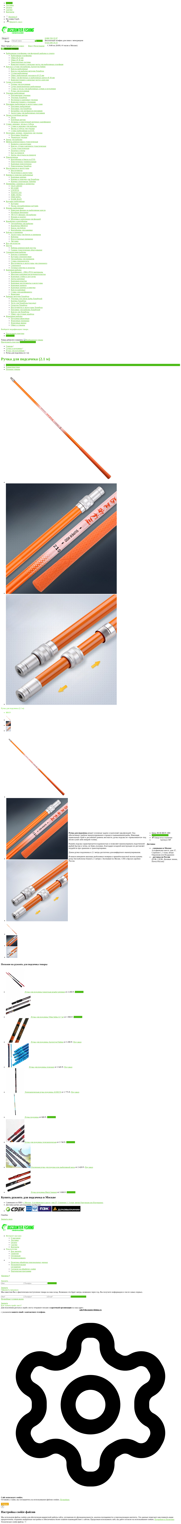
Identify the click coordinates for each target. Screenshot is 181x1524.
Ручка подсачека (32, 1117)
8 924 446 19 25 (51, 43)
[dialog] (90, 1409)
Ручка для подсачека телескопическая (40, 1142)
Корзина (12, 17)
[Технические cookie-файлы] (25, 1522)
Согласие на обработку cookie (23, 1269)
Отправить (52, 1283)
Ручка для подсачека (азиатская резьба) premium (45, 992)
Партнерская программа (21, 1271)
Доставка (10, 5)
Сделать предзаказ (78, 1297)
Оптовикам (15, 1256)
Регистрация (39, 46)
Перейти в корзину (28, 342)
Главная (9, 3)
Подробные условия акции (12, 1299)
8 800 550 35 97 (51, 38)
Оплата (9, 7)
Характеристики (13, 367)
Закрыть (4, 1288)
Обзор (8, 365)
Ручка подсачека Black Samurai (44, 1192)
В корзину (10, 336)
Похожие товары (13, 369)
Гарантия (15, 1253)
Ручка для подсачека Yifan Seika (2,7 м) (47, 1017)
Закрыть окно (6, 1219)
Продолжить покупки (15, 333)
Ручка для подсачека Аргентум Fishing (47, 1042)
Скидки (9, 10)
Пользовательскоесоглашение (18, 1266)
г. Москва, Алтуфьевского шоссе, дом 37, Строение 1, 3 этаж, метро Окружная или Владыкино (63, 1203)
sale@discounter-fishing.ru (90, 1310)
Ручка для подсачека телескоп (41, 1067)
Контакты (10, 12)
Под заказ (77, 1042)
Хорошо (5, 1504)
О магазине (15, 1238)
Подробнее (64, 1500)
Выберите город (17, 46)
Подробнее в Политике (164, 1519)
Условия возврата (18, 1258)
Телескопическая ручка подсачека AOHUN (43, 1092)
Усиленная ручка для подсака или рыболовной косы (53, 1167)
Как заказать (16, 1251)
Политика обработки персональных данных (29, 1262)
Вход (30, 46)
